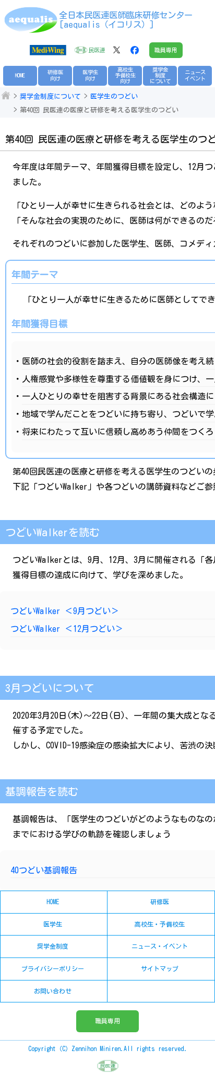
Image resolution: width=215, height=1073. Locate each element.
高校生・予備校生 (160, 924)
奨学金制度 (52, 946)
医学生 (52, 924)
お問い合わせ (52, 991)
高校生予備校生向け (125, 75)
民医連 (96, 50)
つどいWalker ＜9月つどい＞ (64, 611)
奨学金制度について (160, 75)
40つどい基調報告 (43, 870)
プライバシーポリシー (52, 968)
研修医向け (55, 75)
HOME (20, 75)
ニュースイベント (195, 75)
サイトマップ (159, 968)
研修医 (159, 901)
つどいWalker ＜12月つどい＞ (66, 629)
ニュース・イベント (160, 946)
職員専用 (165, 50)
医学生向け (90, 75)
